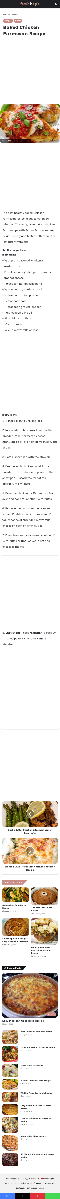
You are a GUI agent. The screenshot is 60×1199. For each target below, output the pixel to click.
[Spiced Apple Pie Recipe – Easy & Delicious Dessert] (15, 927)
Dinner (18, 21)
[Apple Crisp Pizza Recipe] (10, 1143)
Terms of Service (34, 1183)
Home (7, 14)
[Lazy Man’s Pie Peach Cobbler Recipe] (10, 1109)
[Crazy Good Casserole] (10, 1070)
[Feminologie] (30, 4)
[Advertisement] (30, 69)
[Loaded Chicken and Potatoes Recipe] (10, 1125)
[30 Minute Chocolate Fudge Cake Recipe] (10, 1159)
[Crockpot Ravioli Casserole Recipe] (10, 1054)
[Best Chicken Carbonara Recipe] (10, 1037)
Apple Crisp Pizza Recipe (33, 1136)
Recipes (15, 14)
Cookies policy (49, 1183)
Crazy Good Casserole (32, 1065)
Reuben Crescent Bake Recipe (36, 1080)
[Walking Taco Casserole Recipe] (10, 1097)
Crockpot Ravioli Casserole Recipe (38, 1047)
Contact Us (20, 1188)
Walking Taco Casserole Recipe (36, 1093)
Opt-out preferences (35, 1188)
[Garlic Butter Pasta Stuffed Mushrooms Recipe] (44, 931)
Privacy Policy (20, 1183)
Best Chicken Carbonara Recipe (36, 1031)
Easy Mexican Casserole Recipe (23, 1020)
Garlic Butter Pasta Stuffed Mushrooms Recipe (41, 950)
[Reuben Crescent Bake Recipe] (10, 1084)
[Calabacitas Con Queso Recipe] (15, 894)
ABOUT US (9, 1183)
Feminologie (48, 1179)
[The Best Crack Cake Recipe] (44, 896)
